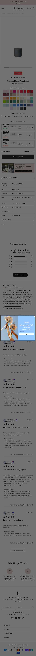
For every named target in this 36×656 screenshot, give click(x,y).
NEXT (27, 334)
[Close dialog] (34, 316)
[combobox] (26, 331)
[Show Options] (33, 331)
